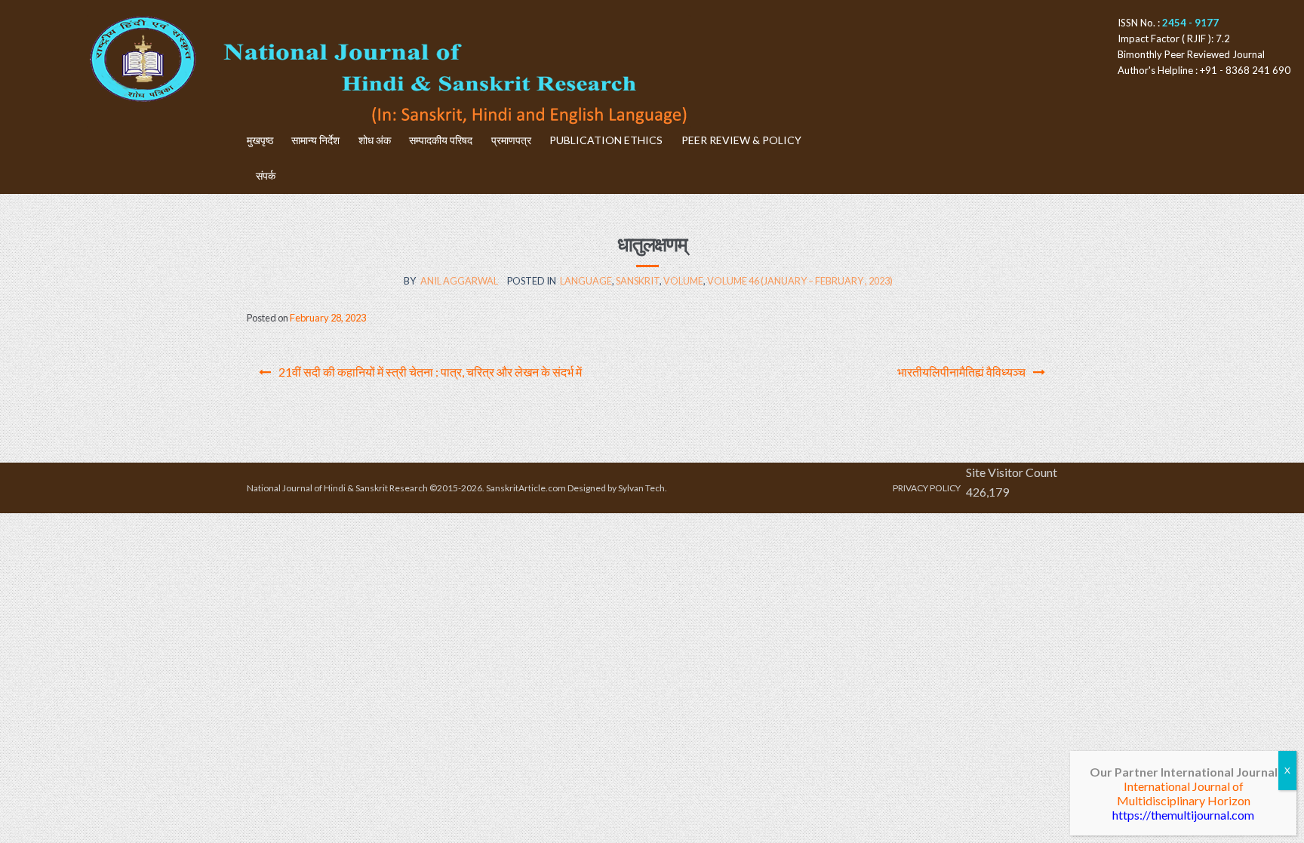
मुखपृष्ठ (260, 140)
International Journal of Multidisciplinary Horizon (1183, 793)
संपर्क (265, 175)
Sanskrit (638, 281)
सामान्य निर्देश (315, 140)
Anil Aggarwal (459, 281)
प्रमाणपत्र (511, 140)
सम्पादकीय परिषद (440, 140)
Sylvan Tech (641, 488)
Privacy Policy (927, 488)
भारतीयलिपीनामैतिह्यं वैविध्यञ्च (961, 372)
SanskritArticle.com (526, 488)
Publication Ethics (606, 140)
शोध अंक (374, 140)
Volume (683, 281)
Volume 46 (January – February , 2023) (800, 281)
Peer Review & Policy (741, 140)
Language (586, 281)
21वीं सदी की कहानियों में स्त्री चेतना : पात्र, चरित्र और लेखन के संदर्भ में (430, 372)
